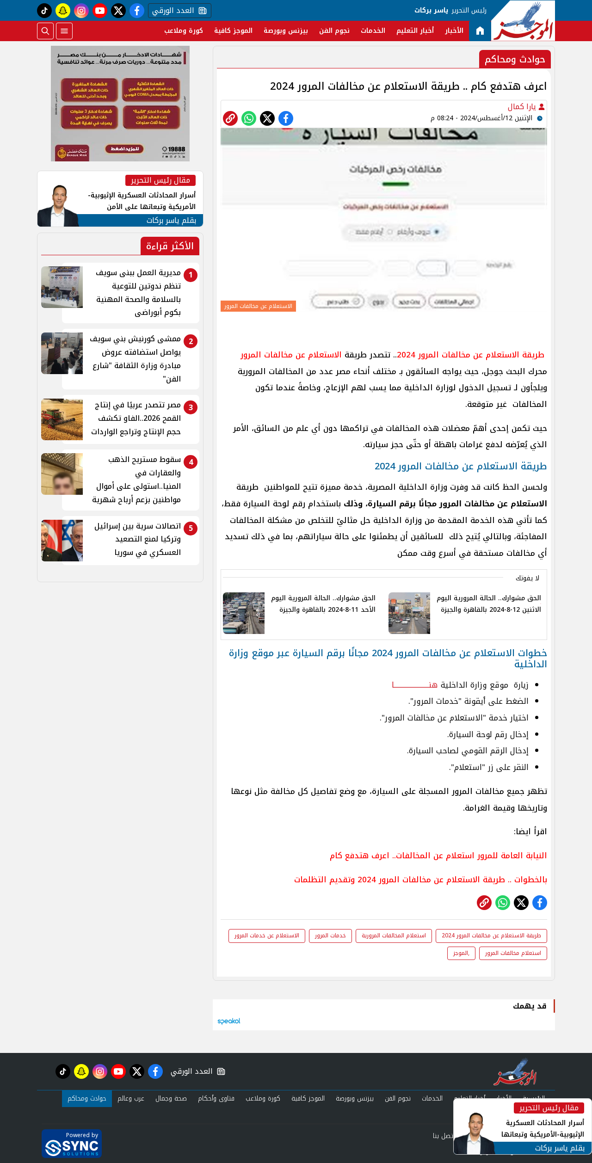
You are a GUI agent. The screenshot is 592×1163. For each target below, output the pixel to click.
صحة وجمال (171, 1098)
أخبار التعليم (415, 31)
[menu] (64, 31)
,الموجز (461, 953)
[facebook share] (285, 118)
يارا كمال (523, 106)
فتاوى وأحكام (216, 1098)
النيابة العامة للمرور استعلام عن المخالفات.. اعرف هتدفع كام (438, 855)
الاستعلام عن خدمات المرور (266, 935)
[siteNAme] (523, 20)
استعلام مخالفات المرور (513, 953)
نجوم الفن (334, 31)
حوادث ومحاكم (87, 1098)
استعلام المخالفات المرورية (394, 935)
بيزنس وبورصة (286, 31)
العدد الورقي (171, 10)
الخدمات (373, 31)
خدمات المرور (330, 935)
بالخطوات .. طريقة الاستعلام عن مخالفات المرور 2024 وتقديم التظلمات (420, 879)
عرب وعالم (130, 1098)
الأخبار (454, 31)
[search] (45, 31)
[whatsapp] (230, 118)
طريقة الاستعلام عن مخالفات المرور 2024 (491, 935)
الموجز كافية (233, 31)
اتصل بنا (444, 1136)
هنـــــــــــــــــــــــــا (415, 684)
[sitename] (514, 1071)
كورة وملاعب (183, 31)
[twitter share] (267, 118)
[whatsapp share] (248, 118)
